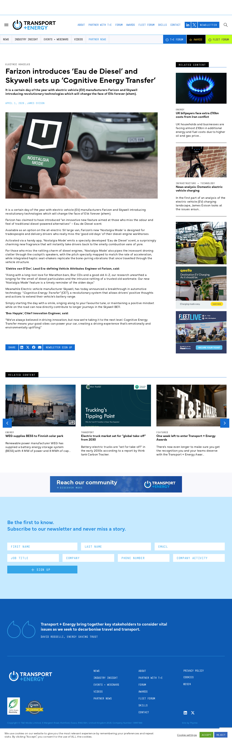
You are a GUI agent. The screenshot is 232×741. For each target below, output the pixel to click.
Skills (162, 25)
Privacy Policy (193, 670)
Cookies (188, 677)
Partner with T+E (100, 25)
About (81, 25)
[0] (201, 308)
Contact (175, 25)
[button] (22, 347)
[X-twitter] (193, 713)
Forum (119, 25)
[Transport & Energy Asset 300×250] (201, 352)
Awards (130, 25)
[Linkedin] (185, 713)
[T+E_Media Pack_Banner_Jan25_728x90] (116, 491)
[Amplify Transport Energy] (201, 263)
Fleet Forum (146, 25)
